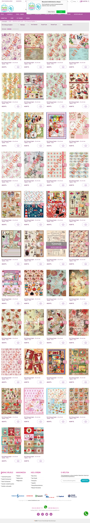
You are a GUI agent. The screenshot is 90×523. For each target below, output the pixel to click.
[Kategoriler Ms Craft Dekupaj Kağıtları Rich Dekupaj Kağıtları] (10, 25)
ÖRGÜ (59, 14)
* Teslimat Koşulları (6, 476)
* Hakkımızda (19, 478)
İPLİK (2, 14)
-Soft (35, 520)
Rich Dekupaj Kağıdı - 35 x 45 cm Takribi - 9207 (77, 378)
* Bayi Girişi (34, 476)
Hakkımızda (19, 1)
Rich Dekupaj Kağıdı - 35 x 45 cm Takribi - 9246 (77, 221)
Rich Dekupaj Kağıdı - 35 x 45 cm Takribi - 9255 (10, 221)
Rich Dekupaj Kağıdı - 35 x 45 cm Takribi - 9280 (32, 63)
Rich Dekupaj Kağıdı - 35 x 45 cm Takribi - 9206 (10, 418)
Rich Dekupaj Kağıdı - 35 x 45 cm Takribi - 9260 (77, 181)
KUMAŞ (29, 14)
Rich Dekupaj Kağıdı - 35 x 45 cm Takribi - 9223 (55, 300)
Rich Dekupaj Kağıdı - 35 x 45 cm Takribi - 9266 (10, 181)
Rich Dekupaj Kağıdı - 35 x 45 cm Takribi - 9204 (55, 418)
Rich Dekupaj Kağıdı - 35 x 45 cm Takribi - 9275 (32, 103)
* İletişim (18, 476)
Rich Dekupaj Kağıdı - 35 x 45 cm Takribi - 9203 (77, 418)
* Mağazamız (19, 480)
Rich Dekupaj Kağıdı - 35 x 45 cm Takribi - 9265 (32, 181)
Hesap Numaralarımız (7, 1)
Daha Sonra (51, 11)
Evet (61, 11)
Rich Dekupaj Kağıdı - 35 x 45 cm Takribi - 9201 (32, 457)
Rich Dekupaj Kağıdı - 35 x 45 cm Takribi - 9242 (55, 260)
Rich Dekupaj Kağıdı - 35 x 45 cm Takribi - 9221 (10, 339)
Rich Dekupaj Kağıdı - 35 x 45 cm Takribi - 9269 (32, 142)
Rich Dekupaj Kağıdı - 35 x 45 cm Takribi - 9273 (55, 103)
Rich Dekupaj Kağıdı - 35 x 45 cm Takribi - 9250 (32, 221)
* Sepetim (33, 483)
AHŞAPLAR (38, 14)
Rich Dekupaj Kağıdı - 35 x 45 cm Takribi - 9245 (10, 260)
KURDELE (10, 14)
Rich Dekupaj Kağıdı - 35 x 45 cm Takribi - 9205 (32, 418)
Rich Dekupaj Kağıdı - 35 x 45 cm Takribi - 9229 (10, 300)
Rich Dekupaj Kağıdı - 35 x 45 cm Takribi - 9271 (77, 103)
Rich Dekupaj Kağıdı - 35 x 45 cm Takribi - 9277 (77, 63)
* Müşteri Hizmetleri (36, 488)
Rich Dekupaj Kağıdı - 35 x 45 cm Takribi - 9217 (55, 339)
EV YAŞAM (20, 18)
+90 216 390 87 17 (37, 508)
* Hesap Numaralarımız (37, 485)
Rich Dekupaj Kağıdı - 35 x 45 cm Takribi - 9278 (55, 63)
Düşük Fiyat (44, 24)
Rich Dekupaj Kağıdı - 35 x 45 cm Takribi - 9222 (77, 300)
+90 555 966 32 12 (53, 508)
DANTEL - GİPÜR (49, 14)
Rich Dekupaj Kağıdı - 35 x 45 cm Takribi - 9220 (32, 339)
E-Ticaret (39, 520)
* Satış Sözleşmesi (5, 481)
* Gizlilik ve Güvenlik (6, 486)
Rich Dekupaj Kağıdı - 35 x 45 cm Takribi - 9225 (32, 300)
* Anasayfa (33, 480)
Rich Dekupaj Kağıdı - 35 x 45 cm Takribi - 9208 (55, 378)
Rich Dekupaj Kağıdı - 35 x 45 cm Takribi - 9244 (32, 260)
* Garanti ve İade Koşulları (7, 484)
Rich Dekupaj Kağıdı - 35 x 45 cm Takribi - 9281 (10, 63)
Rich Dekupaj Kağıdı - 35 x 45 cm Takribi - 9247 (55, 221)
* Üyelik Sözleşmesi (6, 479)
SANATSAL (4, 18)
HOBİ (12, 18)
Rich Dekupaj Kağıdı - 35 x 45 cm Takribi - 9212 (10, 378)
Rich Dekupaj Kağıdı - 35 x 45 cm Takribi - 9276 (10, 103)
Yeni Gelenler (34, 24)
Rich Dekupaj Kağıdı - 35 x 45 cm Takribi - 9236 (77, 260)
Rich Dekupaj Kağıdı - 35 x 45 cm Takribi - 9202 (10, 457)
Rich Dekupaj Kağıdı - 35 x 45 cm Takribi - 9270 (10, 142)
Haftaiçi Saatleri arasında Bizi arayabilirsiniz (45, 510)
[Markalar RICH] (25, 25)
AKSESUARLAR (78, 14)
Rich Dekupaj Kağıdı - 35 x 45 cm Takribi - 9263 (55, 181)
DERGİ (28, 18)
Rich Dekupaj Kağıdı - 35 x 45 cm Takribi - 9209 (32, 378)
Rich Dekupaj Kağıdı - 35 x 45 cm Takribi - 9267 (77, 142)
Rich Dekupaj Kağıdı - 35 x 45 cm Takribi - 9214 (77, 339)
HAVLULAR (67, 14)
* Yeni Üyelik (34, 478)
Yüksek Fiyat (54, 24)
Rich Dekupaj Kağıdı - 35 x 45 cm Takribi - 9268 (55, 142)
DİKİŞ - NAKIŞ (20, 14)
